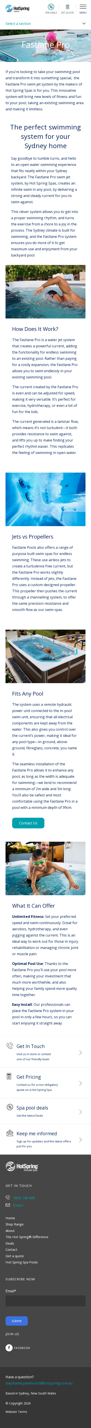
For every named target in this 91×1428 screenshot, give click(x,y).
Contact (11, 1249)
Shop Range (15, 1224)
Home (10, 1218)
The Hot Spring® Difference (27, 1237)
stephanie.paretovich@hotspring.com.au (39, 1383)
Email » (18, 1205)
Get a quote (15, 1256)
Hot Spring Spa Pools (22, 1262)
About (10, 1230)
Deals (10, 1243)
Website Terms (16, 1412)
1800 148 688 (23, 1197)
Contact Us (28, 823)
